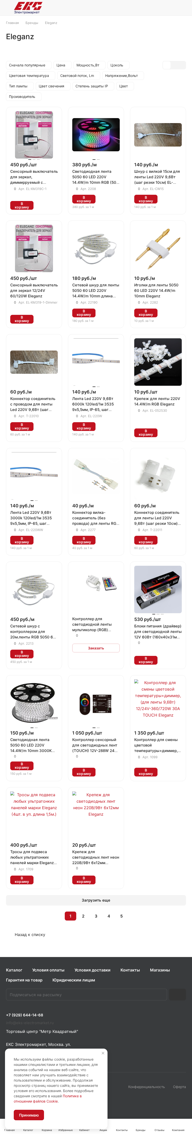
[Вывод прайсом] (182, 65)
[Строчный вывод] (174, 65)
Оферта (179, 1087)
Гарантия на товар (24, 979)
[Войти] (144, 7)
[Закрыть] (103, 1053)
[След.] (134, 916)
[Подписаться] (177, 994)
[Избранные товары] (170, 7)
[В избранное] (41, 205)
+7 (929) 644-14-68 (24, 1015)
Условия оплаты (48, 969)
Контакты (130, 969)
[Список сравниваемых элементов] (157, 7)
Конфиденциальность (146, 1087)
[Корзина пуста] (182, 7)
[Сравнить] (52, 205)
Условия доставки (92, 969)
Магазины (160, 969)
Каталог (14, 969)
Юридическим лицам (73, 979)
